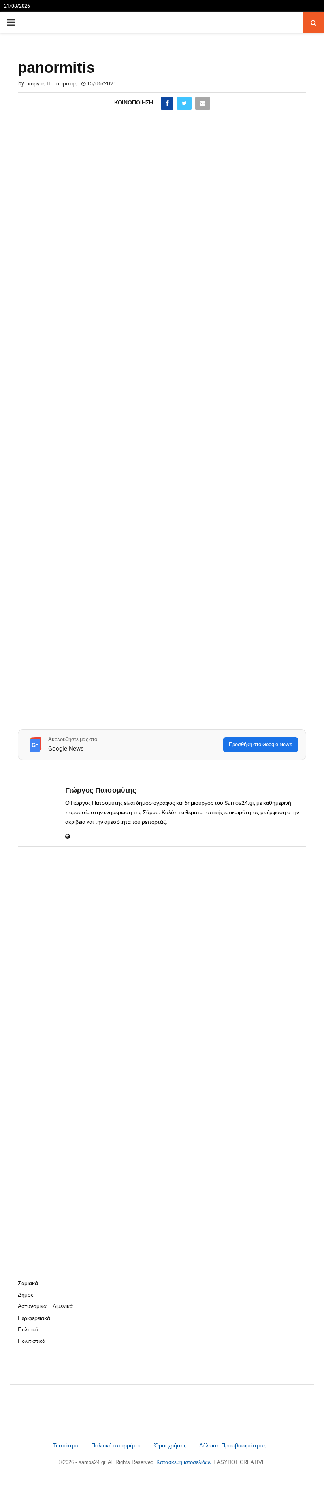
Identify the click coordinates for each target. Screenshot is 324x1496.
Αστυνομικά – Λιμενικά (45, 1306)
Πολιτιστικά (31, 1341)
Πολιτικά (28, 1329)
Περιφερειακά (34, 1318)
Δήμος (26, 1294)
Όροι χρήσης (171, 1445)
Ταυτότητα (66, 1445)
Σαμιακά (28, 1283)
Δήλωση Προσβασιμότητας (232, 1445)
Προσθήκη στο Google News (260, 744)
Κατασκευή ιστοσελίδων (184, 1462)
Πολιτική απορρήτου (116, 1445)
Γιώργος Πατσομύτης (51, 83)
